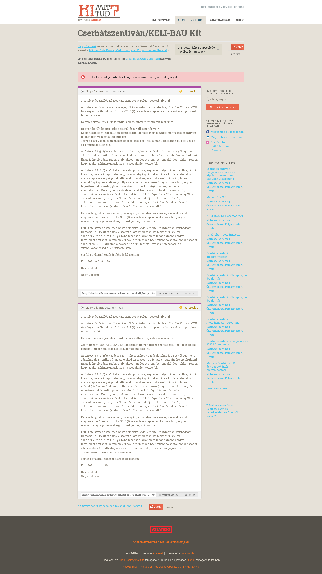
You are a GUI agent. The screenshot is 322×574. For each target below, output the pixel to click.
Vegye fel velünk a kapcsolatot (143, 58)
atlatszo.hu (95, 19)
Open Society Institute (131, 560)
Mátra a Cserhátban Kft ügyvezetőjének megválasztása (222, 366)
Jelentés (190, 293)
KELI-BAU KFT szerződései (224, 216)
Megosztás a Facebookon (227, 131)
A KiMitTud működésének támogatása (220, 146)
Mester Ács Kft (216, 197)
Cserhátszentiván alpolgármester (218, 254)
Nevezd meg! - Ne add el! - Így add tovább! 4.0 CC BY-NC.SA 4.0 (161, 566)
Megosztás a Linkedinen (227, 137)
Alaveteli (158, 553)
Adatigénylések (190, 20)
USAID (191, 560)
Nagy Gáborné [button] (95, 91)
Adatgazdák (220, 20)
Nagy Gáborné (87, 46)
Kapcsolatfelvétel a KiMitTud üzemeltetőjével (161, 542)
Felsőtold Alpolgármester (223, 234)
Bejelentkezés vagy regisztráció (222, 6)
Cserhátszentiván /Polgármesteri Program (222, 320)
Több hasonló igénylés (216, 388)
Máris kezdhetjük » (223, 107)
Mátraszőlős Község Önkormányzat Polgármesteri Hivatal (128, 50)
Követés (237, 47)
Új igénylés (161, 20)
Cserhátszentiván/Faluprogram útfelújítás (227, 276)
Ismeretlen (190, 91)
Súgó (240, 20)
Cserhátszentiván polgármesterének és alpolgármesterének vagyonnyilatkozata (220, 173)
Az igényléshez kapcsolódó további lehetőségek (196, 49)
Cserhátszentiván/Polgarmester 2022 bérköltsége (227, 342)
